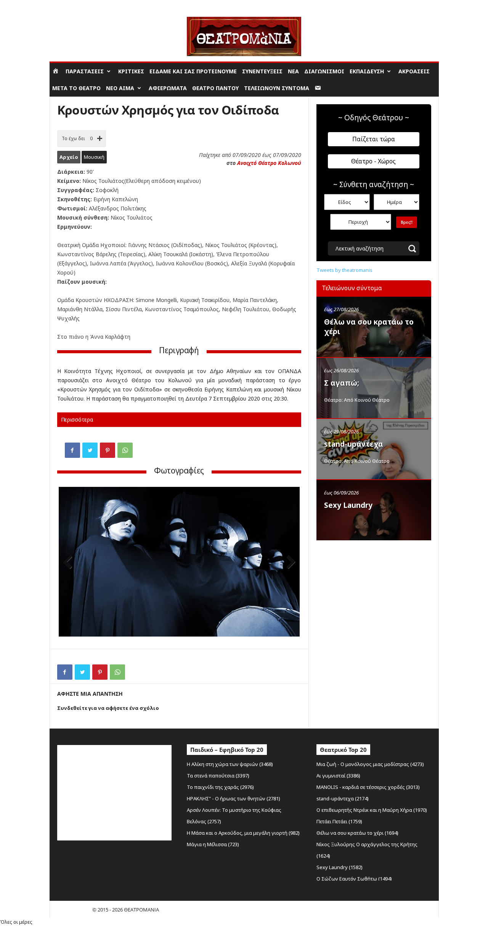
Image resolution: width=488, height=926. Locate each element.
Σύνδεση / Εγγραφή (71, 5)
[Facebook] (72, 450)
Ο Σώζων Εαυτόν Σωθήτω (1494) (354, 878)
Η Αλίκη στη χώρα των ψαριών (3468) (230, 764)
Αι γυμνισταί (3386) (338, 775)
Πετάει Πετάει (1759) (339, 821)
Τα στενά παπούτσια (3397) (218, 775)
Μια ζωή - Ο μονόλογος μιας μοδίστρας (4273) (370, 764)
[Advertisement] (373, 593)
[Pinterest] (107, 450)
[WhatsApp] (125, 450)
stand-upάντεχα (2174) (342, 798)
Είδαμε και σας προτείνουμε (193, 71)
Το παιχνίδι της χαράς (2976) (220, 787)
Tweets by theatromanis (344, 270)
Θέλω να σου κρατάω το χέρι (369, 326)
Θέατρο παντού (215, 88)
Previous (70, 562)
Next (288, 562)
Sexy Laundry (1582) (339, 867)
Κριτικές (131, 71)
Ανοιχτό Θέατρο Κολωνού (269, 162)
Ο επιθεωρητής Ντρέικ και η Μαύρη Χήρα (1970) (371, 809)
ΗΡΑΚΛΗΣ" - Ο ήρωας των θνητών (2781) (233, 798)
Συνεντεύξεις (262, 71)
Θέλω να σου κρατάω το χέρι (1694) (357, 832)
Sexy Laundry (348, 505)
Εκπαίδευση (367, 71)
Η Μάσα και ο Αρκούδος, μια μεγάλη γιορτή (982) (243, 832)
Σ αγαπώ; (341, 383)
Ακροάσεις (414, 71)
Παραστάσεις (85, 71)
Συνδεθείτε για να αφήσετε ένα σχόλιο (108, 708)
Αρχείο (68, 157)
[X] (90, 450)
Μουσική (94, 157)
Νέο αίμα (120, 88)
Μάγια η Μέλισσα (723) (213, 844)
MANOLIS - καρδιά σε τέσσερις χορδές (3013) (368, 787)
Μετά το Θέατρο (76, 88)
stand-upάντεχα (353, 444)
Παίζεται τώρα (373, 139)
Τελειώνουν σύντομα (276, 88)
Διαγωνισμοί (324, 71)
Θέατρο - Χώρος (373, 161)
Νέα (293, 71)
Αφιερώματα (168, 88)
